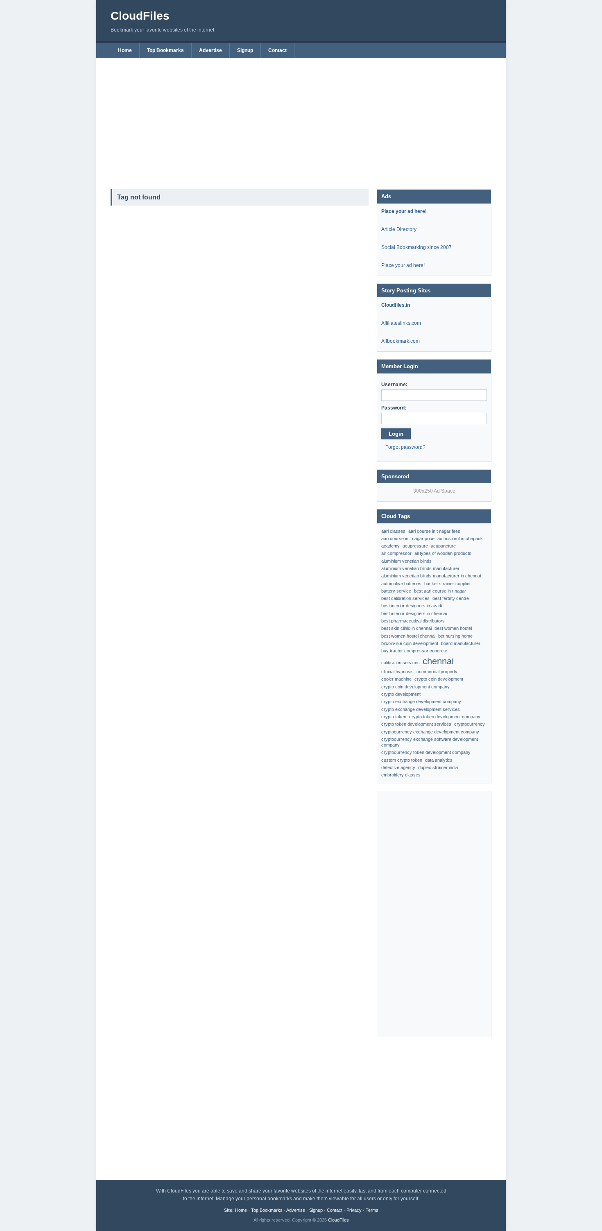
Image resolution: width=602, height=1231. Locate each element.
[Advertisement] (301, 119)
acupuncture (443, 545)
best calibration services (405, 598)
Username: (394, 384)
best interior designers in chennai (414, 613)
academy (390, 545)
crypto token (393, 716)
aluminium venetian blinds (406, 561)
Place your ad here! (403, 265)
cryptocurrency (469, 724)
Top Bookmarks (165, 50)
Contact (277, 50)
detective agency (398, 767)
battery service (396, 590)
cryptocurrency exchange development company (430, 731)
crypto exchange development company (421, 701)
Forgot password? (405, 447)
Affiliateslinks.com (401, 323)
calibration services (400, 662)
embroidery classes (401, 774)
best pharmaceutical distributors (413, 620)
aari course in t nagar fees (434, 531)
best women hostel (453, 628)
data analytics (439, 760)
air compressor (396, 553)
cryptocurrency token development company (426, 752)
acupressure (415, 545)
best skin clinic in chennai (406, 628)
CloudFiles (140, 15)
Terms (372, 1210)
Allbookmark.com (400, 341)
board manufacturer (460, 643)
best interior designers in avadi (411, 605)
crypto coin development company (415, 686)
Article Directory (398, 229)
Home (125, 50)
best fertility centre (450, 598)
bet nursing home (455, 636)
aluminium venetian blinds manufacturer (420, 568)
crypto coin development (438, 679)
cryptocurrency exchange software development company (429, 742)
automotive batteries (401, 583)
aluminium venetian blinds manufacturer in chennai (431, 575)
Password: (393, 408)
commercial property (436, 671)
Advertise (210, 50)
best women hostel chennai (408, 636)
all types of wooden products (442, 553)
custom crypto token (401, 760)
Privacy (354, 1210)
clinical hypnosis (397, 671)
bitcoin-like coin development (409, 643)
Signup (245, 50)
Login (396, 434)
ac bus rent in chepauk (460, 538)
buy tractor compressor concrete (414, 650)
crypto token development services (416, 724)
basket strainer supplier (447, 583)
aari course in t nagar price (408, 538)
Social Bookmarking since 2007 (416, 247)
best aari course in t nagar (440, 590)
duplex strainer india (438, 767)
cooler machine (396, 679)
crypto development (401, 694)
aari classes (393, 531)
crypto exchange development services (420, 709)
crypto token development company (444, 716)
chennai (438, 661)
